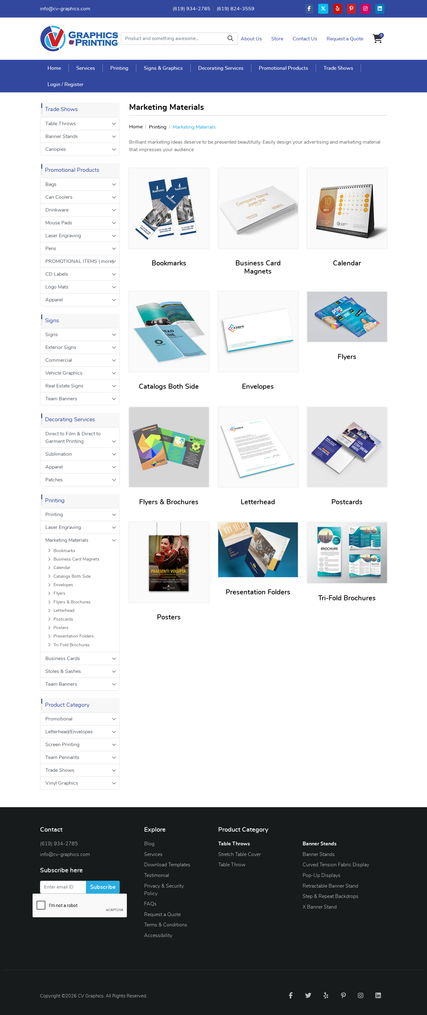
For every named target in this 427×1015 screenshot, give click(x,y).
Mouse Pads (58, 222)
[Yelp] (325, 995)
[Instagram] (360, 995)
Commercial (58, 360)
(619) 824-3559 (235, 8)
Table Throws (60, 123)
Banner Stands (61, 136)
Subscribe (103, 887)
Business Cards (62, 658)
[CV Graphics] (79, 39)
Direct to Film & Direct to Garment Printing (73, 437)
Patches (54, 479)
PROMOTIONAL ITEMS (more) (79, 261)
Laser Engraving (63, 235)
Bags (51, 184)
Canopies (55, 149)
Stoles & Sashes (63, 671)
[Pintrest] (343, 995)
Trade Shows (59, 770)
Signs (51, 334)
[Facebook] (290, 995)
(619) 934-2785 (191, 8)
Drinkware (56, 210)
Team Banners (61, 398)
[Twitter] (308, 995)
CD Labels (56, 274)
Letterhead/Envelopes (69, 731)
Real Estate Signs (64, 385)
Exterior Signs (60, 347)
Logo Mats (56, 287)
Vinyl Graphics (61, 783)
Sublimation (58, 454)
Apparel (54, 299)
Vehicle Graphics (64, 373)
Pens (50, 248)
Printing (54, 514)
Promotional (59, 718)
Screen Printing (62, 744)
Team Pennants (62, 757)
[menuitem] (54, 68)
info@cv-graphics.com (65, 8)
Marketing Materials (66, 540)
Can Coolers (59, 197)
